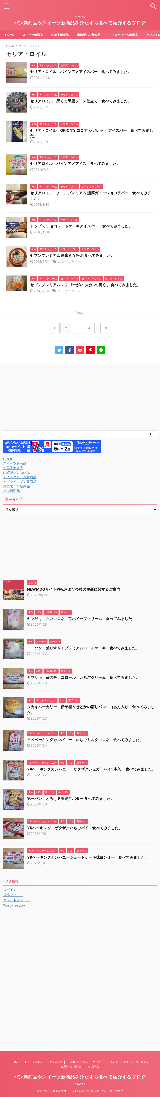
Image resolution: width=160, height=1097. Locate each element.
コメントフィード (16, 900)
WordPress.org (14, 905)
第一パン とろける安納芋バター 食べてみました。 (70, 798)
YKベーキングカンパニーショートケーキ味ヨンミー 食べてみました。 (88, 857)
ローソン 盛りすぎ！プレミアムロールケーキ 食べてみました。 (83, 648)
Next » (80, 312)
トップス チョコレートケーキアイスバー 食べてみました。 (81, 226)
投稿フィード (13, 895)
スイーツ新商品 (32, 34)
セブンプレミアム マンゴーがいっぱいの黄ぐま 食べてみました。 (85, 285)
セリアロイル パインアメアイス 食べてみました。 (75, 163)
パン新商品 (11, 491)
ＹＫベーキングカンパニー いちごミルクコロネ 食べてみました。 (85, 740)
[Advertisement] (80, 397)
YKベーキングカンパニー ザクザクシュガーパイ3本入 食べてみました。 (91, 769)
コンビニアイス (69, 261)
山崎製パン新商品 (88, 34)
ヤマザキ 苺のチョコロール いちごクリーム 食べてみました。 (83, 677)
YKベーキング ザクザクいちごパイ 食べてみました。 (74, 828)
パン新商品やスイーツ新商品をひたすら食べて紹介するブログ (80, 22)
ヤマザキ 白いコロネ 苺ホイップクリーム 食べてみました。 (81, 618)
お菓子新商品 (60, 34)
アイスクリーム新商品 (123, 34)
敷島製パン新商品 (16, 486)
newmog (80, 1083)
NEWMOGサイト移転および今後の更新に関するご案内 (75, 589)
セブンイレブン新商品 (19, 482)
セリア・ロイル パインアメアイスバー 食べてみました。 (80, 71)
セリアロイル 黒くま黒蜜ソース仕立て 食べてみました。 (80, 101)
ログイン (9, 890)
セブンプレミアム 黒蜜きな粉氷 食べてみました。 (72, 255)
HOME (9, 34)
